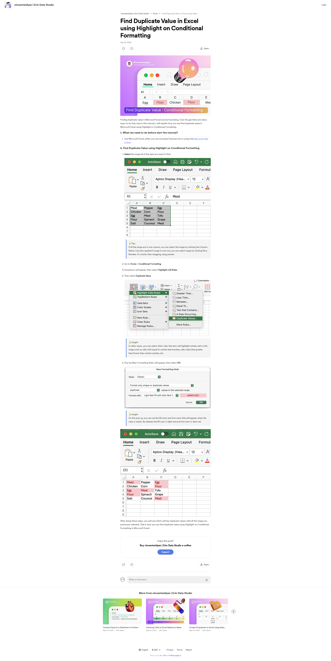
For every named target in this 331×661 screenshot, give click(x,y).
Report (189, 650)
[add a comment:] (132, 48)
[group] (122, 615)
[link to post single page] (122, 615)
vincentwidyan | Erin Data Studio (34, 4)
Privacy (170, 650)
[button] (143, 649)
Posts (155, 13)
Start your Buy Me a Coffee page (164, 655)
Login (323, 5)
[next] (233, 611)
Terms (179, 650)
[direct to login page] (169, 579)
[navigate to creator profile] (8, 5)
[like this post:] (123, 48)
